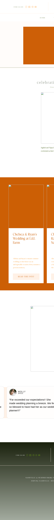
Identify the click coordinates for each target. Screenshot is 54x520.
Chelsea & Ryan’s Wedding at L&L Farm (25, 239)
